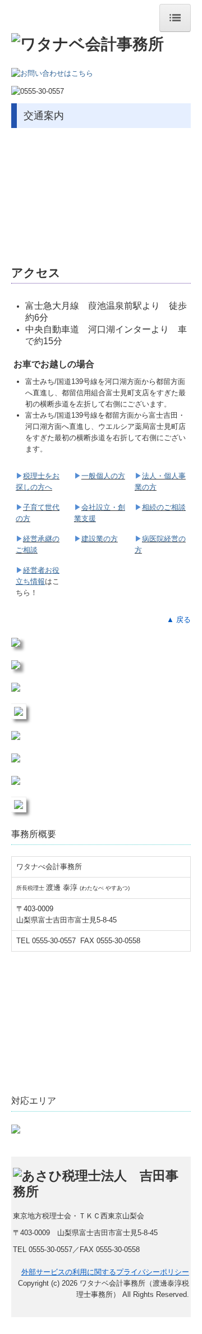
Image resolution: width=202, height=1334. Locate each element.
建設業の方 (99, 538)
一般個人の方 (103, 476)
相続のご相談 (164, 507)
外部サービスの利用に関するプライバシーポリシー (105, 1272)
